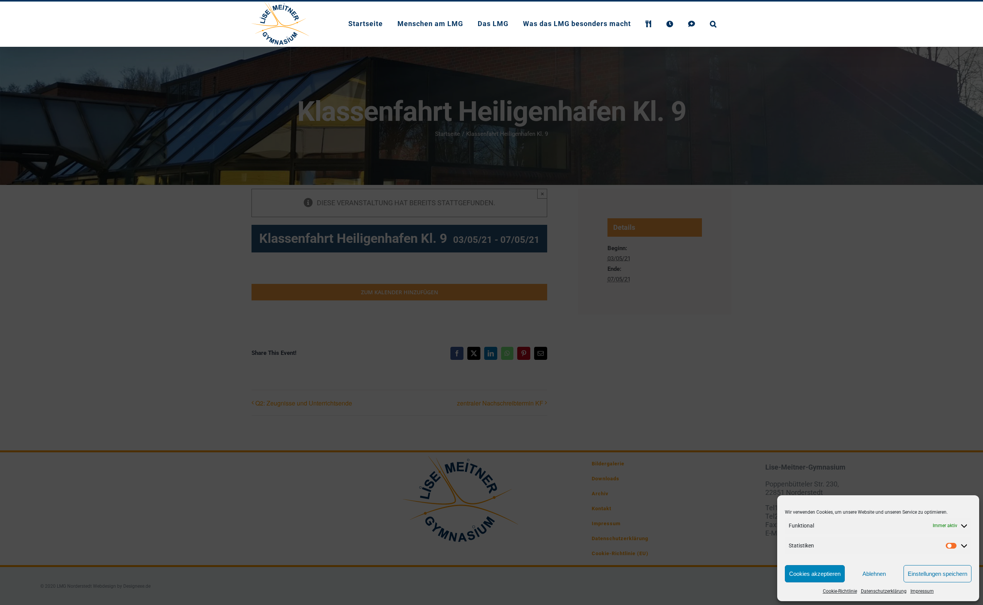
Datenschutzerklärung (884, 591)
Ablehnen (874, 573)
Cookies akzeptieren (815, 573)
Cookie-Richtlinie (840, 591)
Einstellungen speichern (937, 573)
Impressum (922, 591)
